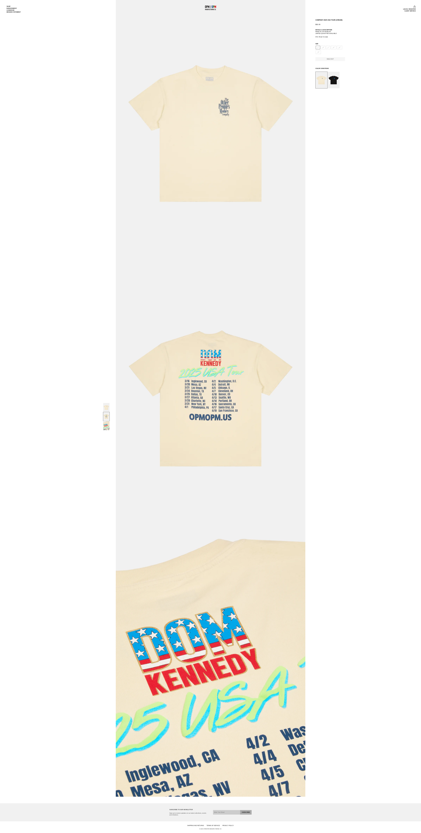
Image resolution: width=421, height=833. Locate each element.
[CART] (414, 6)
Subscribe (246, 812)
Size (316, 44)
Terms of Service (213, 825)
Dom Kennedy (12, 8)
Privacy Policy (228, 825)
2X (339, 47)
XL (333, 47)
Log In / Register (409, 9)
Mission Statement (14, 12)
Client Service (410, 11)
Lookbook (10, 10)
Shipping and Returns (195, 825)
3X (318, 52)
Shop (8, 6)
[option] (210, 133)
